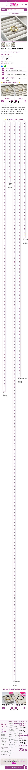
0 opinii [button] (10, 52)
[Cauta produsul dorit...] (25, 10)
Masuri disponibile (6, 57)
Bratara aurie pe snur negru (8, 704)
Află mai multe (21, 761)
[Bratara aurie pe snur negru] (8, 698)
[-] (6, 768)
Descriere (4, 105)
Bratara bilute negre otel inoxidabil (20, 704)
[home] (9, 13)
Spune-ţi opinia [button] (16, 52)
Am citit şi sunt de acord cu (23, 741)
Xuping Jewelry (8, 61)
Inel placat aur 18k (7, 97)
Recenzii (11, 105)
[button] (12, 41)
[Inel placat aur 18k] (7, 90)
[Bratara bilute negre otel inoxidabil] (20, 698)
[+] (6, 767)
